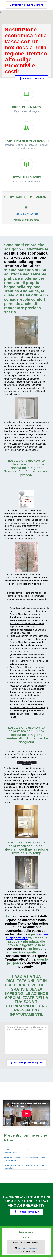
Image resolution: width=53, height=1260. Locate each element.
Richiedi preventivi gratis (28, 1062)
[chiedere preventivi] (26, 499)
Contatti (25, 1237)
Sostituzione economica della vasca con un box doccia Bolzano (24, 1151)
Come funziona (26, 1232)
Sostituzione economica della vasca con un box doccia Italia (24, 1166)
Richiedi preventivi (32, 78)
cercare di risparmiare (27, 936)
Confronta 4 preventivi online (26, 5)
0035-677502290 (26, 214)
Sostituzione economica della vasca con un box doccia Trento (24, 1158)
